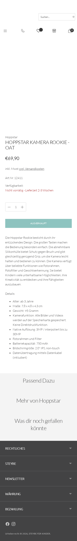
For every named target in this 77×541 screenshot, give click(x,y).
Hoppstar (11, 137)
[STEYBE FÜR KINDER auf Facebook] (7, 524)
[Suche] (73, 17)
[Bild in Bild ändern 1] (11, 122)
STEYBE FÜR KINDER (39, 533)
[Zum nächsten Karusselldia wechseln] (68, 394)
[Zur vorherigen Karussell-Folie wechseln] (8, 394)
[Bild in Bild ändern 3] (38, 122)
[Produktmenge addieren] (9, 207)
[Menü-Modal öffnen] (5, 31)
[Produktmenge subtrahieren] (22, 207)
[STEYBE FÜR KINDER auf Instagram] (13, 524)
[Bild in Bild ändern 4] (52, 122)
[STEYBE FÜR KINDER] (18, 16)
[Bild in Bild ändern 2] (25, 122)
